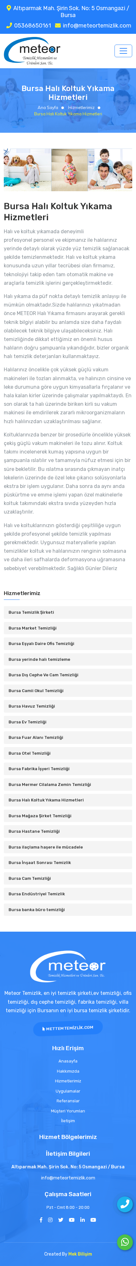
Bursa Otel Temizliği (30, 753)
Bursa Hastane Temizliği (34, 831)
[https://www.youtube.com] (72, 1220)
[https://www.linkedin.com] (82, 1220)
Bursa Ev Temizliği (27, 722)
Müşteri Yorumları (68, 1111)
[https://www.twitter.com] (60, 1220)
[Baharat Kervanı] (93, 1220)
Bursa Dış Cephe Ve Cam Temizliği (43, 675)
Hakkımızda (68, 1071)
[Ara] (125, 1204)
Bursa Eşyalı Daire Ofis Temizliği (41, 643)
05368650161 (32, 25)
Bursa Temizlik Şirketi (31, 612)
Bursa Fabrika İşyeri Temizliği (39, 768)
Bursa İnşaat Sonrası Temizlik (40, 862)
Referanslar (68, 1101)
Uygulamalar (68, 1091)
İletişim (68, 1120)
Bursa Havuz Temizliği (32, 706)
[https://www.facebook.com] (41, 1220)
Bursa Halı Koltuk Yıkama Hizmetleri (46, 800)
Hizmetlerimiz (81, 107)
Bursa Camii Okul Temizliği (36, 690)
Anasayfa (68, 1061)
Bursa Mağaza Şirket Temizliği (40, 815)
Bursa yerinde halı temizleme (39, 659)
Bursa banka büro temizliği (37, 909)
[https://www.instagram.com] (50, 1220)
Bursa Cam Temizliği (30, 878)
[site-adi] (32, 51)
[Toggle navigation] (123, 51)
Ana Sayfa (48, 107)
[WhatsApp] (125, 1242)
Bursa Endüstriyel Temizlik (37, 894)
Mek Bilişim (80, 1254)
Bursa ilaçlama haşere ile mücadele (46, 847)
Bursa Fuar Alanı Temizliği (36, 737)
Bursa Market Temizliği (33, 628)
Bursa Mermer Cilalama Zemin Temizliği (50, 784)
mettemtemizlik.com (69, 1028)
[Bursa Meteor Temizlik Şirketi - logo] (68, 967)
